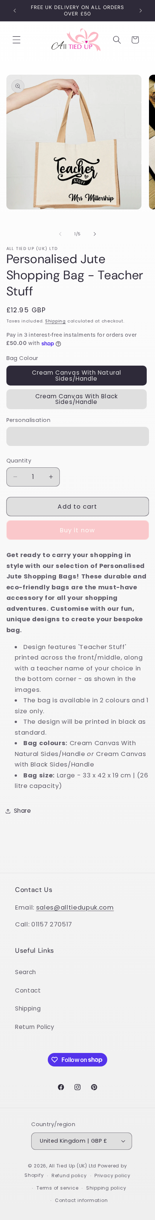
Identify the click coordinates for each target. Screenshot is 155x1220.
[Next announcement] (140, 10)
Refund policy (69, 1175)
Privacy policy (112, 1175)
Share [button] (22, 811)
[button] (17, 40)
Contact (28, 990)
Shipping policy (106, 1188)
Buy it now (77, 530)
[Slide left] (60, 234)
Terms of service (57, 1188)
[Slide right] (95, 234)
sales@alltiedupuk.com (75, 907)
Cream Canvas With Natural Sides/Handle (77, 375)
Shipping (55, 321)
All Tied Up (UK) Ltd (73, 1166)
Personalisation (28, 420)
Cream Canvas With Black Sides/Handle (76, 399)
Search (25, 972)
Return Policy (35, 1027)
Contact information (81, 1200)
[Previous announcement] (14, 10)
